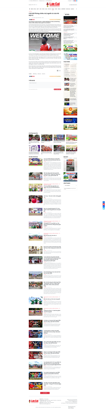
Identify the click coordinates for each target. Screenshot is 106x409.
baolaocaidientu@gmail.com (46, 403)
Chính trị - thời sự (33, 8)
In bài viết (32, 19)
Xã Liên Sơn (67, 74)
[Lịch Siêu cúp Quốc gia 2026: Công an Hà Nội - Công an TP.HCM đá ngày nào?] (35, 386)
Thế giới (56, 8)
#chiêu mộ (39, 73)
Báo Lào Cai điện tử (53, 4)
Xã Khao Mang (73, 66)
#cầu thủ (43, 73)
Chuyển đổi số (63, 8)
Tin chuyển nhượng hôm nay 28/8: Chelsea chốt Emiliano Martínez (52, 373)
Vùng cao (65, 158)
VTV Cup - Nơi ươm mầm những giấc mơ (52, 196)
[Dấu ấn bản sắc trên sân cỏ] (35, 237)
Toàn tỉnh (67, 66)
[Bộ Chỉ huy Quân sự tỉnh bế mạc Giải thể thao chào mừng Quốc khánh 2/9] (35, 250)
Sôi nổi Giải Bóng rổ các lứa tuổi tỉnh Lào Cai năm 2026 (52, 272)
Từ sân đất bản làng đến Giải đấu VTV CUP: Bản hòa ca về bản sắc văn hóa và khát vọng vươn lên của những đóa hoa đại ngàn (52, 258)
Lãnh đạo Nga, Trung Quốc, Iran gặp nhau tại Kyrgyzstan (73, 84)
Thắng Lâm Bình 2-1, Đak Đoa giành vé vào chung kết (52, 310)
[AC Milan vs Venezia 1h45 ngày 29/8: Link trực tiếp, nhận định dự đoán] (35, 324)
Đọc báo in (72, 8)
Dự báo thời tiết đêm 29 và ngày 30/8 (72, 104)
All (76, 9)
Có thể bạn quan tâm (33, 133)
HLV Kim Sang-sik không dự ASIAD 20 (73, 99)
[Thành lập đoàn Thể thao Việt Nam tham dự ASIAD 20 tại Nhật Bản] (46, 148)
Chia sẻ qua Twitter (31, 19)
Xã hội (40, 8)
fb (74, 0)
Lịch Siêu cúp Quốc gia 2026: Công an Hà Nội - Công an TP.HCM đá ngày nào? (52, 384)
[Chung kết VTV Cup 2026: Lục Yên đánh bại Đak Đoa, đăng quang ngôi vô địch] (35, 224)
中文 (72, 0)
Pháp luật (49, 8)
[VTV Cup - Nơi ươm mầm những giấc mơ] (35, 199)
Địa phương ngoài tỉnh (67, 65)
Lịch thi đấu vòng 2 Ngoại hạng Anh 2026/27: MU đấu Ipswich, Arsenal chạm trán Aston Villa (34, 153)
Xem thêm (45, 392)
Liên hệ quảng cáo (49, 0)
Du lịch (46, 8)
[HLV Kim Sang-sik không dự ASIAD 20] (66, 99)
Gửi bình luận (58, 89)
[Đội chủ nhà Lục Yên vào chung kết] (35, 300)
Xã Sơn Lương (67, 75)
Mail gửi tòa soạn (42, 0)
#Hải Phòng (35, 73)
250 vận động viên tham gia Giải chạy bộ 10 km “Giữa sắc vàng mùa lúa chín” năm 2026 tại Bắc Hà (52, 174)
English (70, 0)
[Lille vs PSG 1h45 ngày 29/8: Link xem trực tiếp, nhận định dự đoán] (35, 345)
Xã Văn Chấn (73, 75)
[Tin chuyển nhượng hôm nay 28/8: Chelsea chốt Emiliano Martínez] (35, 376)
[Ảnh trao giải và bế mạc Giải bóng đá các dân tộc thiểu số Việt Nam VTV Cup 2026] (71, 148)
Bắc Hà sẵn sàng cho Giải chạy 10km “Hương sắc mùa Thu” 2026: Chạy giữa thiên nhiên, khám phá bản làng (52, 284)
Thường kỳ (70, 158)
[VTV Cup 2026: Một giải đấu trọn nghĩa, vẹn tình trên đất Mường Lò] (35, 187)
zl (76, 0)
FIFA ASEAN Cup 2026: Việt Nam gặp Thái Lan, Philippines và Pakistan (69, 37)
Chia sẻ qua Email (33, 19)
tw (104, 208)
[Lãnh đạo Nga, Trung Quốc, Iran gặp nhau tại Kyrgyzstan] (66, 84)
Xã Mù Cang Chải (67, 69)
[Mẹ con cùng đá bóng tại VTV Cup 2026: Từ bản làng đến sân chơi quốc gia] (35, 212)
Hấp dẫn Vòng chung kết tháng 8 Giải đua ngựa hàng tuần (71, 142)
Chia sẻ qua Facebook (29, 19)
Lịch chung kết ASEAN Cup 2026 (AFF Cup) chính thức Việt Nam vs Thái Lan (69, 30)
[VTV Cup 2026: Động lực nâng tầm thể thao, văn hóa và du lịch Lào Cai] (35, 162)
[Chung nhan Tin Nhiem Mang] (72, 407)
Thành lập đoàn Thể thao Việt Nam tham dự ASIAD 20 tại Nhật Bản (46, 153)
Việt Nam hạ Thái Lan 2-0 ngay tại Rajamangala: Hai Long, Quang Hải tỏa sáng (69, 34)
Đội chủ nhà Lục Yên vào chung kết (52, 298)
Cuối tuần (75, 158)
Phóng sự (59, 8)
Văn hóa (43, 8)
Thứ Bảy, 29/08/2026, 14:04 (34, 0)
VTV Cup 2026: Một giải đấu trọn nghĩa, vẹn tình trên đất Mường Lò (52, 186)
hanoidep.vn (68, 188)
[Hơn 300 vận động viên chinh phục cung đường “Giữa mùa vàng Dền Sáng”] (59, 148)
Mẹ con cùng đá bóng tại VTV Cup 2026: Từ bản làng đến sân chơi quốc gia (52, 210)
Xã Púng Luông (73, 68)
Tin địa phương (67, 61)
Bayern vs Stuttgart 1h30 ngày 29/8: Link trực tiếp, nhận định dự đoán (52, 352)
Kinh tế (38, 8)
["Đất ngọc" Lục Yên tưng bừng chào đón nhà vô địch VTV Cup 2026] (66, 79)
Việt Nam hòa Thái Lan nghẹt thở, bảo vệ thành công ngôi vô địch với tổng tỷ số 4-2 (69, 26)
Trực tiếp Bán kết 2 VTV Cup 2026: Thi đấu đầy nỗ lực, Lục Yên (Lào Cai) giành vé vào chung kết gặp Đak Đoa (52, 363)
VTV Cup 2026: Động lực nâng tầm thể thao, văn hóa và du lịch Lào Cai (52, 159)
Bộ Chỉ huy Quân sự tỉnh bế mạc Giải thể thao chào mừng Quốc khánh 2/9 (52, 247)
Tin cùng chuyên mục (33, 157)
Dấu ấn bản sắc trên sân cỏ (52, 234)
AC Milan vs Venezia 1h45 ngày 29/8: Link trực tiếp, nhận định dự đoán (52, 321)
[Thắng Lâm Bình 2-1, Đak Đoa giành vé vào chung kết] (35, 312)
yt (75, 0)
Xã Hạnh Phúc (67, 72)
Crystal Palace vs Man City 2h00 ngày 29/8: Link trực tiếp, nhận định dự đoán (52, 332)
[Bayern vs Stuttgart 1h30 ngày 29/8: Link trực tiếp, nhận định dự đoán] (35, 355)
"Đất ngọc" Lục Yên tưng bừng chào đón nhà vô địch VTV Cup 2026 (73, 79)
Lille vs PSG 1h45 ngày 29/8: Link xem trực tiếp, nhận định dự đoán (52, 342)
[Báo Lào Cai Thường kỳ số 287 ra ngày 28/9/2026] (70, 165)
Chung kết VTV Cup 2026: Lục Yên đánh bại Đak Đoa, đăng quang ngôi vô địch (52, 223)
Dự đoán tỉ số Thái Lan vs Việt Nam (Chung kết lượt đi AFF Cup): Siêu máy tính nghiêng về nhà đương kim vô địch (69, 42)
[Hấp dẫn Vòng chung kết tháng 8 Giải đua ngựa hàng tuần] (71, 138)
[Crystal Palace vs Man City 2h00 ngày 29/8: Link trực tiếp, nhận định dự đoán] (35, 334)
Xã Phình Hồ (73, 72)
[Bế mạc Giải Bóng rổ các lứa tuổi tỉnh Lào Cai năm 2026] (59, 138)
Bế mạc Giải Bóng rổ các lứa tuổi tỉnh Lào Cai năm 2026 (59, 142)
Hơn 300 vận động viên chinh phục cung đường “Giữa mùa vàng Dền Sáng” (58, 153)
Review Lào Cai (68, 8)
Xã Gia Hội (73, 74)
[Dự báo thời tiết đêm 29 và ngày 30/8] (66, 104)
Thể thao (53, 8)
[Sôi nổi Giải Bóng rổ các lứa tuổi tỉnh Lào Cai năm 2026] (35, 275)
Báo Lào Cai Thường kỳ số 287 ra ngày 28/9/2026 (70, 168)
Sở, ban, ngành (73, 65)
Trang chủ (29, 9)
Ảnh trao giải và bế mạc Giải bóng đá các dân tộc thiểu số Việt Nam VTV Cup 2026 (71, 153)
